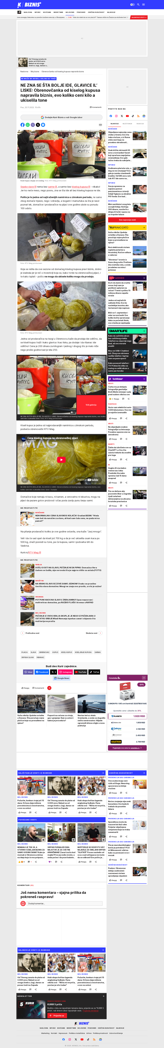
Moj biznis (35, 71)
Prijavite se (59, 1016)
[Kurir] (29, 4)
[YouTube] (127, 116)
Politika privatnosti (100, 1033)
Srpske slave (27, 186)
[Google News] (144, 116)
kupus (55, 652)
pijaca (25, 652)
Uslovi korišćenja (116, 1033)
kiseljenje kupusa (83, 652)
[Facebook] (111, 116)
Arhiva (88, 1033)
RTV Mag (33, 552)
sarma (98, 652)
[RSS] (138, 116)
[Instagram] (116, 116)
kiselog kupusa (80, 186)
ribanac (40, 657)
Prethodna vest (32, 633)
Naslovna (24, 71)
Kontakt (54, 1033)
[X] (122, 116)
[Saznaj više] (103, 996)
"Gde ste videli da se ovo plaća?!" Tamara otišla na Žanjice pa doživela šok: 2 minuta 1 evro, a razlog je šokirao (60, 17)
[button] (95, 107)
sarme (51, 186)
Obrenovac (44, 652)
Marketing (45, 1033)
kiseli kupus (66, 652)
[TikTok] (133, 116)
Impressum (63, 1033)
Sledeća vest (91, 633)
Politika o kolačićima (77, 1033)
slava (33, 652)
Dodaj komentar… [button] (36, 903)
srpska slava (28, 657)
